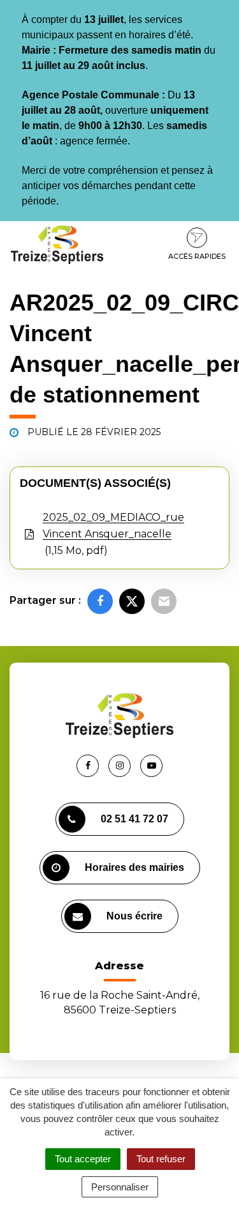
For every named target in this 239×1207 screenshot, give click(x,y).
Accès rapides (197, 256)
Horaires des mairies (134, 867)
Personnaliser (119, 1186)
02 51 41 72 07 (134, 818)
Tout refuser (160, 1158)
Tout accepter (83, 1158)
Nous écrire (134, 916)
